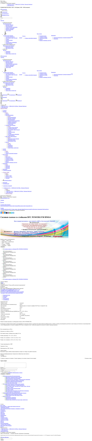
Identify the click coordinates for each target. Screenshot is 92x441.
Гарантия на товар (4, 419)
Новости (2, 412)
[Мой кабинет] (1, 16)
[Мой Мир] (5, 213)
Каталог (7, 113)
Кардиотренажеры (12, 117)
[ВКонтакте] (1, 213)
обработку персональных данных (15, 372)
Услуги (7, 152)
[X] (6, 213)
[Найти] (1, 19)
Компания (8, 165)
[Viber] (8, 213)
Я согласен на (12, 372)
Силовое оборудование (13, 127)
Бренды (2, 421)
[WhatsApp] (10, 213)
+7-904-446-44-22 (10, 5)
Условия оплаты (4, 417)
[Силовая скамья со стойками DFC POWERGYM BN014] (15, 249)
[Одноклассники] (3, 213)
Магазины (3, 413)
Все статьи (3, 405)
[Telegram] (13, 213)
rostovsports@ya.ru (5, 198)
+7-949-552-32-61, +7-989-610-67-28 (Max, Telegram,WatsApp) (19, 4)
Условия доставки (4, 418)
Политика (3, 414)
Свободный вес (45, 209)
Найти (2, 439)
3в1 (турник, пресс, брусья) (15, 209)
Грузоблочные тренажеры (36, 209)
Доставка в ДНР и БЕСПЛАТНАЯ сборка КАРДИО (12, 292)
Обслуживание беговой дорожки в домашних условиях (12, 408)
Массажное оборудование (13, 138)
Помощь (2, 416)
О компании (3, 410)
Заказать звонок (4, 108)
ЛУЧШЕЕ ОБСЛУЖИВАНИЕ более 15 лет (10, 290)
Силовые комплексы (5, 209)
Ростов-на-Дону (9, 177)
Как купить (8, 156)
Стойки (22, 209)
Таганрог (7, 178)
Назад (7, 112)
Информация (3, 415)
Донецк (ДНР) (9, 175)
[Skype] (12, 213)
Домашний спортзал (5, 407)
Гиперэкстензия (27, 209)
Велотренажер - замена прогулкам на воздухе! (10, 406)
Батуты (9, 144)
